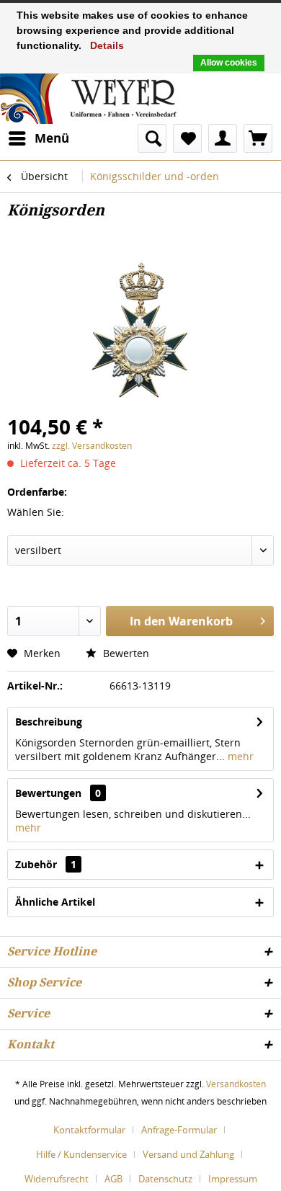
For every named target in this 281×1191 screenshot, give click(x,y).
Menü (52, 138)
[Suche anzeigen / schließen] (152, 138)
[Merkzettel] (187, 138)
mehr (239, 756)
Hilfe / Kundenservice (81, 1154)
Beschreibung (48, 721)
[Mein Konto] (222, 138)
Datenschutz (165, 1178)
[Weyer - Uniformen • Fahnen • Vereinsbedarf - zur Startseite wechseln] (88, 97)
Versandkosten (236, 1084)
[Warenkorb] (258, 138)
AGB (113, 1178)
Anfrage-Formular (179, 1129)
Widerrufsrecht (56, 1178)
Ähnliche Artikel (55, 902)
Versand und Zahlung (188, 1154)
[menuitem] (38, 138)
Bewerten (124, 653)
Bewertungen (48, 793)
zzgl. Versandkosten (92, 446)
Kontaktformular (89, 1129)
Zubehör (45, 864)
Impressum (232, 1178)
